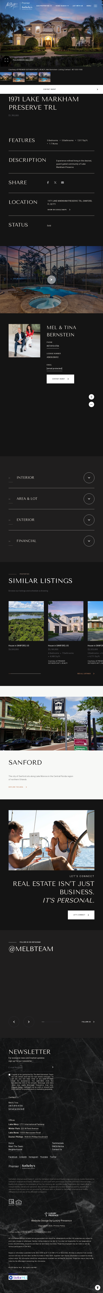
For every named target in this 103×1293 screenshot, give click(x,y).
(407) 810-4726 (16, 1106)
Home (11, 1143)
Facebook (13, 1157)
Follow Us (86, 1022)
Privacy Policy (17, 1087)
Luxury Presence (62, 1220)
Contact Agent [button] (58, 379)
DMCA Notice (58, 1146)
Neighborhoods (15, 1149)
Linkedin (23, 1157)
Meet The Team (16, 1146)
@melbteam (31, 949)
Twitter (53, 1157)
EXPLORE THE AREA (16, 787)
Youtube (44, 1157)
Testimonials (58, 1143)
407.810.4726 (53, 346)
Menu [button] (89, 6)
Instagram (33, 1157)
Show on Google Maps (57, 210)
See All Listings (84, 674)
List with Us (78, 6)
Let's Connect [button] (79, 915)
